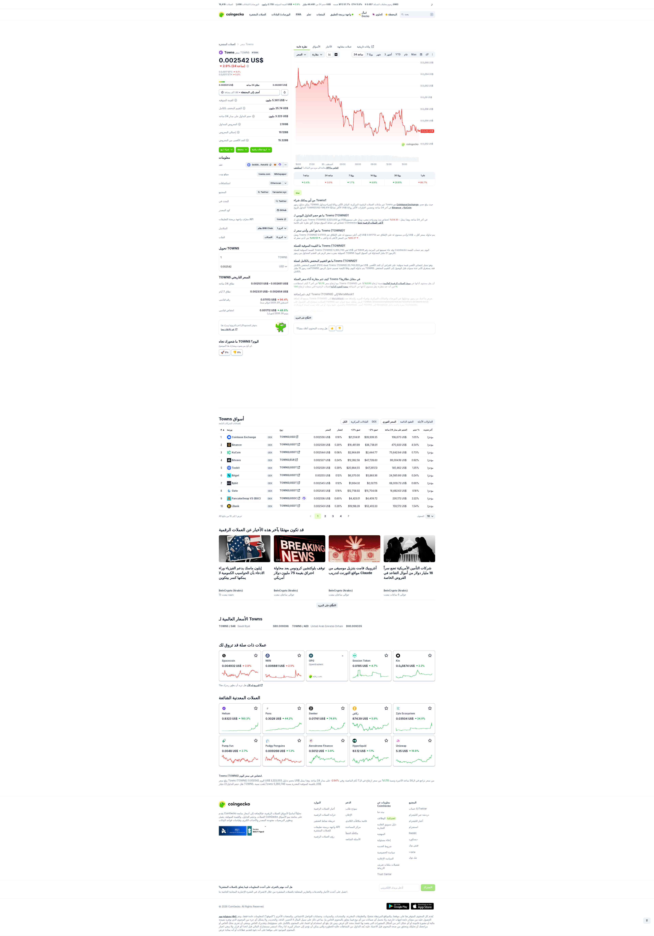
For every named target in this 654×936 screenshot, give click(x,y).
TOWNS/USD (287, 436)
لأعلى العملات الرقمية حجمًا (370, 222)
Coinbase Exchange (407, 204)
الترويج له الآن (253, 685)
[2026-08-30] (421, 54)
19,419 (222, 4)
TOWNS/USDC (288, 498)
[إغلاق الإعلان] (342, 656)
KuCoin (407, 207)
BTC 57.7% (344, 4)
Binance (396, 207)
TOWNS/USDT (288, 444)
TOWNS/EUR (287, 459)
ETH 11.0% (357, 4)
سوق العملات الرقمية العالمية (397, 283)
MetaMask (338, 298)
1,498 (239, 4)
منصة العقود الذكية (339, 286)
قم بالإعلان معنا (228, 329)
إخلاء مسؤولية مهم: (228, 916)
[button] (264, 174)
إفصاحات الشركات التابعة (229, 423)
